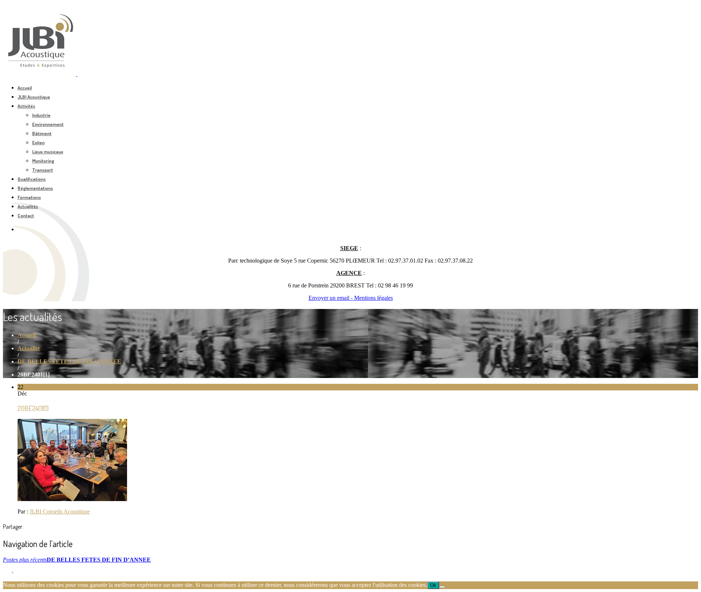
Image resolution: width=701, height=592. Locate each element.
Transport (42, 170)
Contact (26, 215)
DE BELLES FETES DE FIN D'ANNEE (69, 361)
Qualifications (32, 179)
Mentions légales (373, 298)
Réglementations (35, 188)
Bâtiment (41, 133)
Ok (433, 585)
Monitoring (43, 161)
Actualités (28, 206)
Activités (26, 106)
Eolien (38, 142)
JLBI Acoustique (34, 97)
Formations (29, 197)
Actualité (29, 348)
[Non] (442, 587)
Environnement (48, 124)
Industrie (41, 115)
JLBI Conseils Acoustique (60, 511)
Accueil (25, 88)
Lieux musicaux (47, 151)
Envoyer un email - (331, 298)
